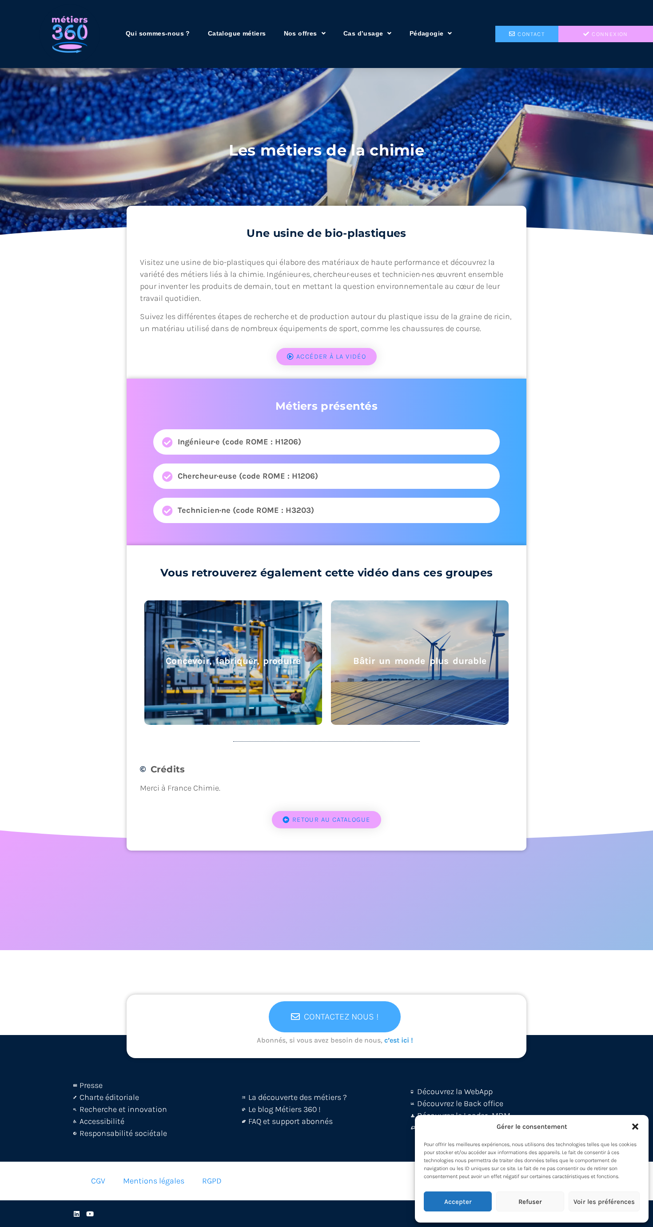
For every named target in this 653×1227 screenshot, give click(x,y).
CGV (98, 1181)
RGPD (212, 1181)
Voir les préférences (604, 1202)
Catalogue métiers (237, 33)
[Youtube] (90, 1214)
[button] (635, 1126)
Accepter (458, 1202)
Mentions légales (153, 1181)
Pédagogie (427, 33)
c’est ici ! (398, 1040)
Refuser (530, 1202)
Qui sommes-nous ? (158, 33)
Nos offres (300, 33)
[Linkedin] (76, 1214)
